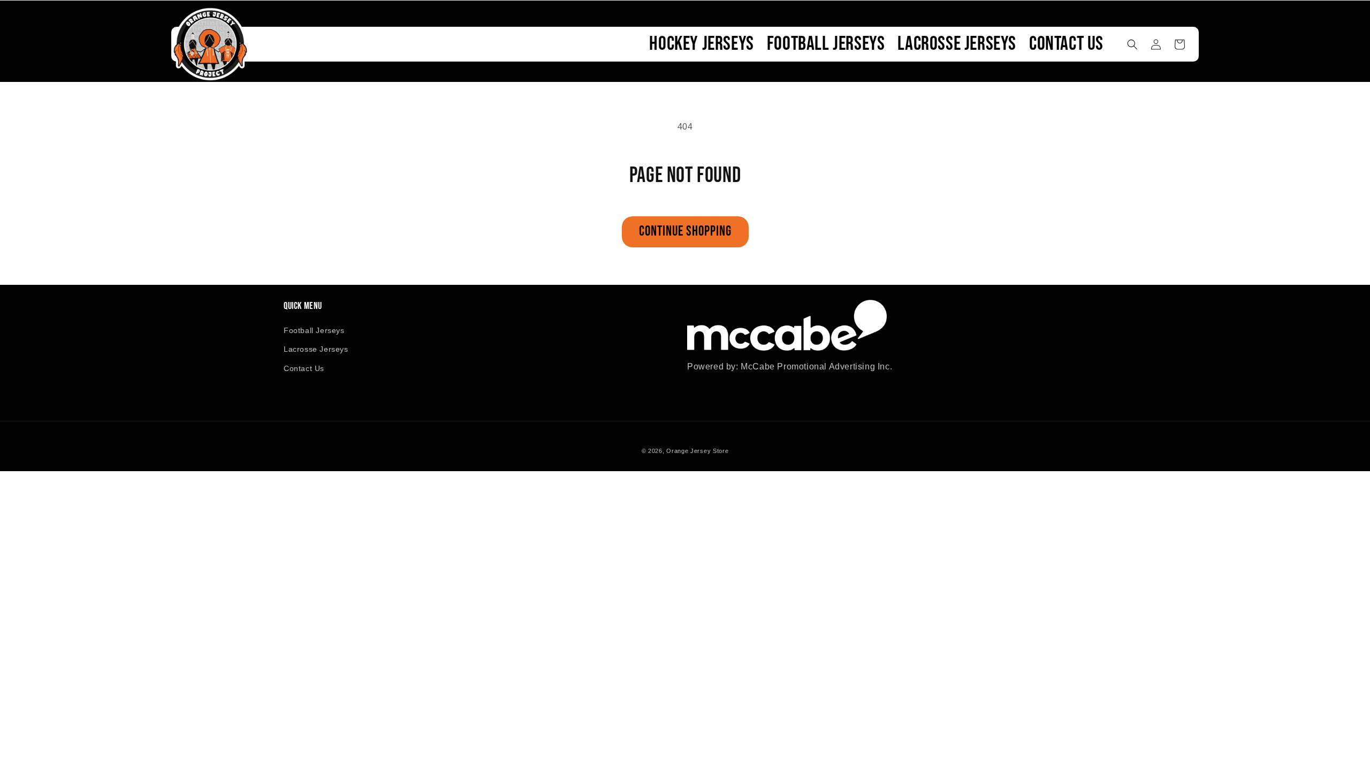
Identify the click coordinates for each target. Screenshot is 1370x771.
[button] (1132, 44)
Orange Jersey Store (697, 451)
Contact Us (304, 368)
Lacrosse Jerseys (316, 349)
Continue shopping (685, 231)
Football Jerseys (314, 330)
